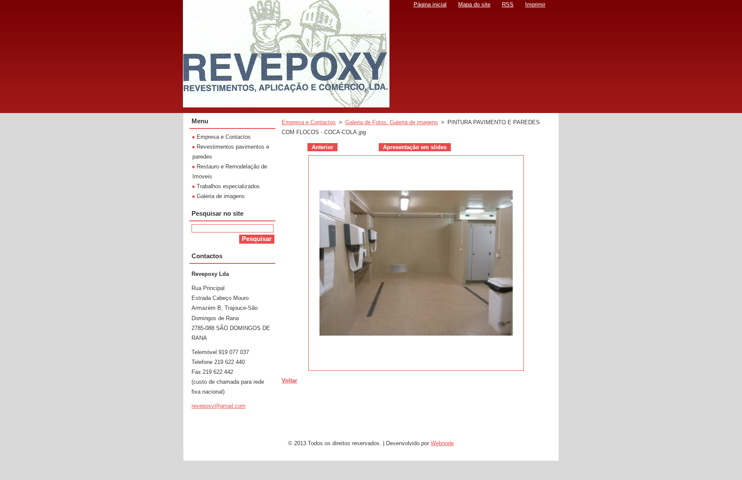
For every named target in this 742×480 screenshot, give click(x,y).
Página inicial (430, 4)
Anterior (322, 147)
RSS (508, 4)
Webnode (442, 443)
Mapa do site (474, 4)
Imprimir (535, 4)
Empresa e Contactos (309, 122)
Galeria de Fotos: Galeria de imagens (391, 122)
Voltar (289, 380)
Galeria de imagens (221, 196)
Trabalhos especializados (228, 186)
